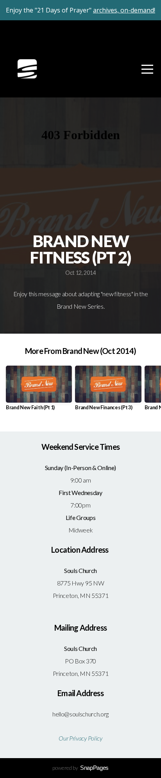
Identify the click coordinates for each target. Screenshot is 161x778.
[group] (39, 391)
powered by (80, 767)
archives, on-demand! (124, 10)
